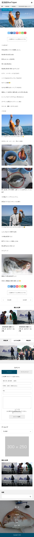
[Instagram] (16, 507)
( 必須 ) (9, 380)
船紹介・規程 (17, 525)
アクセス (17, 528)
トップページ (17, 511)
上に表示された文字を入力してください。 (17, 411)
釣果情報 (10, 9)
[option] (8, 322)
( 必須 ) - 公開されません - (10, 385)
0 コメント (9, 371)
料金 (17, 522)
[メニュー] (31, 2)
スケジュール (17, 517)
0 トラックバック (24, 371)
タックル (17, 519)
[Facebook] (18, 507)
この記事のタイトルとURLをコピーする (17, 39)
